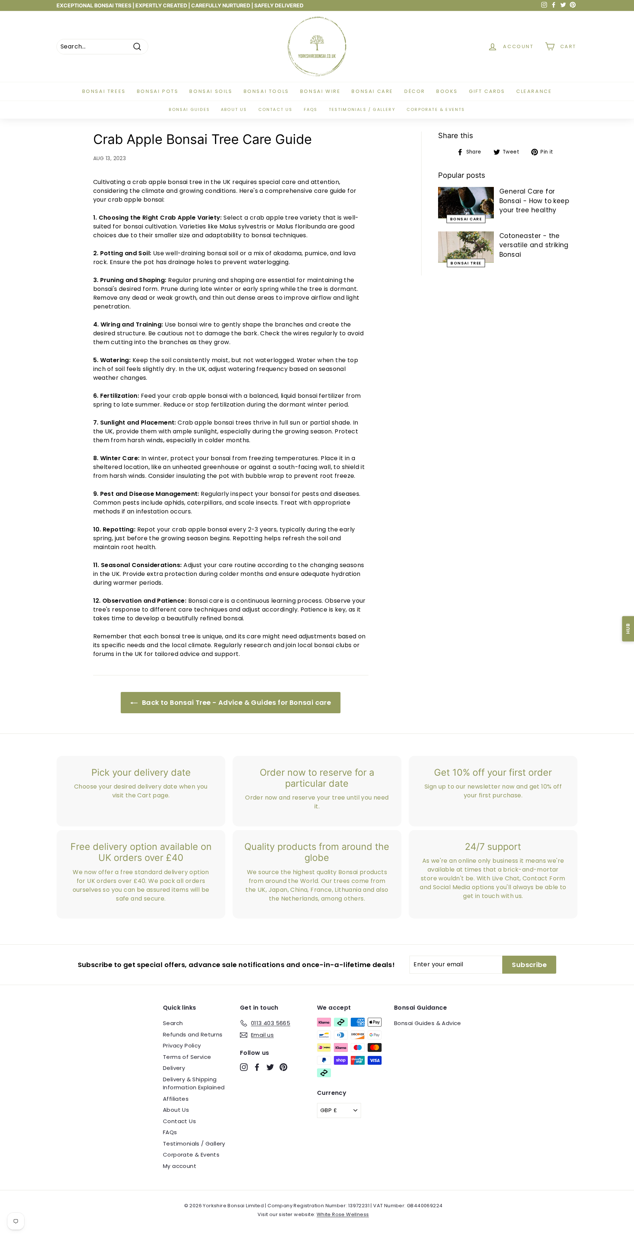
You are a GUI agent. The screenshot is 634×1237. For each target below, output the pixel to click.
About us (234, 109)
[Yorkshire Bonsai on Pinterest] (283, 1067)
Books (447, 91)
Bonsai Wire (320, 91)
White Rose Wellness (343, 1214)
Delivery (174, 1068)
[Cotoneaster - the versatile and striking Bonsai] (466, 247)
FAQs (311, 109)
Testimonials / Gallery (362, 109)
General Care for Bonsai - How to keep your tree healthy (534, 200)
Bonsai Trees (104, 91)
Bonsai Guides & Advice (427, 1023)
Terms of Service (187, 1057)
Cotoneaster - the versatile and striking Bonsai (534, 245)
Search (173, 1023)
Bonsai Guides (189, 109)
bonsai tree (466, 263)
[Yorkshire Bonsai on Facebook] (257, 1067)
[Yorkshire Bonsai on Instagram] (244, 1067)
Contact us (275, 109)
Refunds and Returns (193, 1034)
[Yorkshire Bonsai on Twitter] (270, 1067)
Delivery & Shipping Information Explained (194, 1083)
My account (179, 1166)
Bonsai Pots (158, 91)
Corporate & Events (436, 109)
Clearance (534, 91)
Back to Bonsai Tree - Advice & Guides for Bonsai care (236, 702)
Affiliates (176, 1099)
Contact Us (179, 1121)
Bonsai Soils (210, 91)
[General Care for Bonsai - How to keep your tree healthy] (466, 203)
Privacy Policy (182, 1045)
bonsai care (466, 218)
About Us (176, 1110)
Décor (414, 91)
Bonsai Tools (266, 91)
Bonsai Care (372, 91)
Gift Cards (487, 91)
